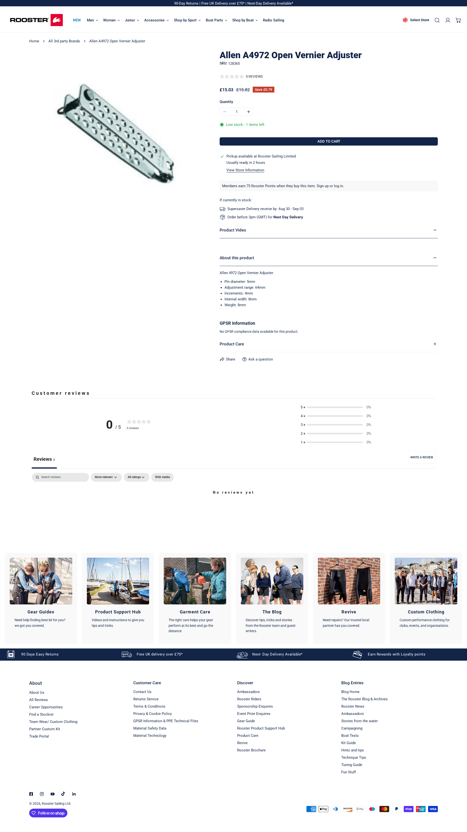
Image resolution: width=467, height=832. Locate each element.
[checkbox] (162, 477)
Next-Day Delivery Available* (270, 3)
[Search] (437, 20)
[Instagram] (41, 794)
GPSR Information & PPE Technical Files (165, 721)
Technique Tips (353, 757)
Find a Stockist (41, 714)
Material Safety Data (149, 728)
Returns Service (146, 699)
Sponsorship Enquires (255, 706)
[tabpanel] (233, 509)
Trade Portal (39, 736)
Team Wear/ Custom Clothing (53, 722)
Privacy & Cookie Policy (152, 714)
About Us (36, 692)
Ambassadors (248, 692)
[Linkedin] (74, 794)
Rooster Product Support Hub (261, 728)
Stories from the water (359, 721)
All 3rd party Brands (64, 41)
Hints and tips (352, 750)
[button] (458, 20)
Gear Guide (246, 721)
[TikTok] (63, 794)
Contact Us (142, 692)
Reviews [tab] (44, 459)
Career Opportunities (46, 707)
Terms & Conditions (149, 706)
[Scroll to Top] (458, 806)
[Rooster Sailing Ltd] (36, 20)
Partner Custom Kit (44, 729)
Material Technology (149, 735)
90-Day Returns (186, 3)
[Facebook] (31, 794)
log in (338, 186)
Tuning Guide (351, 765)
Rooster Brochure (251, 750)
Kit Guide (348, 743)
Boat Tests (350, 735)
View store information (245, 170)
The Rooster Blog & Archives (364, 699)
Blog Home (350, 692)
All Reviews (38, 700)
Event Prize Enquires (253, 714)
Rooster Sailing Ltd (56, 803)
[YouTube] (52, 794)
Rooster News (352, 706)
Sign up (323, 186)
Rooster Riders (249, 699)
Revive (242, 743)
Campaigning (351, 728)
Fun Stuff (348, 772)
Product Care (247, 735)
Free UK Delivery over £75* (223, 3)
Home (34, 41)
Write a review (421, 457)
